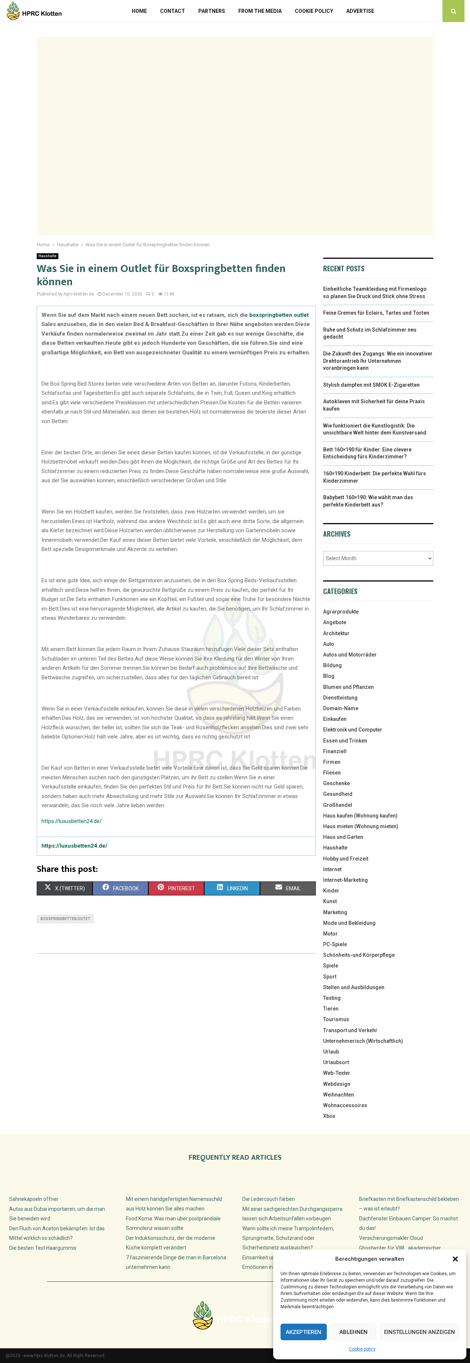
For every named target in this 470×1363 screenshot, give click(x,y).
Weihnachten (338, 1095)
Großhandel (337, 805)
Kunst (330, 901)
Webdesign (336, 1084)
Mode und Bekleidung (349, 923)
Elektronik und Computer (352, 730)
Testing (332, 998)
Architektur (336, 633)
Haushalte (48, 256)
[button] (455, 1259)
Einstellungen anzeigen (419, 1332)
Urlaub (331, 1052)
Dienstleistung (340, 698)
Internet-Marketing (345, 880)
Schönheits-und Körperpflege (359, 955)
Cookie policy (362, 1349)
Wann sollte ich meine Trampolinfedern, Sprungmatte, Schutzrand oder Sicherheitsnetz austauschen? (288, 1238)
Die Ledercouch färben (268, 1199)
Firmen (331, 762)
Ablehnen (353, 1332)
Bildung (332, 665)
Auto (328, 644)
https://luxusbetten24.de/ (71, 821)
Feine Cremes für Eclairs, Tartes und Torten (376, 313)
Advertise (360, 11)
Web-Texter (336, 1073)
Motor (330, 934)
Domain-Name (340, 708)
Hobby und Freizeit (345, 859)
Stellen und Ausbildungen (353, 987)
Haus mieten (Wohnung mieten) (360, 826)
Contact (172, 11)
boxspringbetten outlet (279, 315)
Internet (332, 869)
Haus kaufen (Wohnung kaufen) (360, 816)
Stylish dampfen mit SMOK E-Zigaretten (371, 385)
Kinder (331, 891)
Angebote (334, 622)
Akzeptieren (303, 1332)
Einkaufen (335, 719)
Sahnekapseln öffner (33, 1199)
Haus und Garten (343, 837)
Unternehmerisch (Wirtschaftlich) (363, 1041)
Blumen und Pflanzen (348, 687)
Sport (329, 977)
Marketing (335, 912)
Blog (329, 676)
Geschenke (336, 783)
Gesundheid (337, 794)
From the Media (260, 11)
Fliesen (332, 773)
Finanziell (335, 751)
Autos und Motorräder (350, 655)
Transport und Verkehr (350, 1030)
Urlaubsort (336, 1062)
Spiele (330, 966)
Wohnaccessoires (345, 1105)
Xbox (329, 1116)
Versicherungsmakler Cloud (391, 1238)
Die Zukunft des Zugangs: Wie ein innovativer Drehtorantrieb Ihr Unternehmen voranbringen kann (378, 361)
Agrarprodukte (341, 612)
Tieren (331, 1009)
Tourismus (336, 1019)
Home (139, 11)
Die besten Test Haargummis (42, 1248)
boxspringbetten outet (65, 919)
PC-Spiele (335, 944)
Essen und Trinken (345, 741)
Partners (211, 11)
